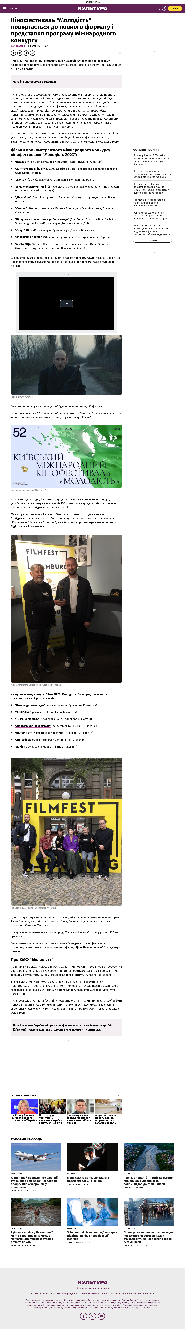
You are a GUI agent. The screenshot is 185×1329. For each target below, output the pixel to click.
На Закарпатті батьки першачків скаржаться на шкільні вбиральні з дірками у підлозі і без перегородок (151, 188)
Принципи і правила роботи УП (138, 1294)
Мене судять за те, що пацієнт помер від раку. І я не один (88, 1179)
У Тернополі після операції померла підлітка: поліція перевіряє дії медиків (92, 1236)
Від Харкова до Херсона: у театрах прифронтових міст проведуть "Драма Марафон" (151, 215)
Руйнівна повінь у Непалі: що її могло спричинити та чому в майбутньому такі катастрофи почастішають (32, 1237)
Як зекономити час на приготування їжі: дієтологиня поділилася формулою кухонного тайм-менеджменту (151, 230)
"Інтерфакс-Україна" (121, 1305)
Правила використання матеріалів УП (100, 1294)
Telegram (50, 81)
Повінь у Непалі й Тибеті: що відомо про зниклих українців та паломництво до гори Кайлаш (151, 160)
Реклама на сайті (39, 1294)
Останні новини (146, 149)
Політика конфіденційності (65, 1294)
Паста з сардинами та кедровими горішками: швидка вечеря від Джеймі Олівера (152, 174)
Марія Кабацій (18, 46)
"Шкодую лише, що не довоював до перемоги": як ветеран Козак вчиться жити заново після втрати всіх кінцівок (148, 1237)
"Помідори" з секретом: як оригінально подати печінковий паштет (149, 202)
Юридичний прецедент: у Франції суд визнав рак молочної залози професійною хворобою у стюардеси (34, 1182)
